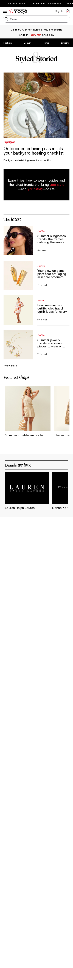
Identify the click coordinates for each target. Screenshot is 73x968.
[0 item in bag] (67, 11)
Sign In (59, 11)
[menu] (5, 11)
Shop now (48, 34)
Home (46, 42)
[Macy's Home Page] (18, 11)
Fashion (8, 42)
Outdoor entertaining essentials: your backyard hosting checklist (34, 150)
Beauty (27, 42)
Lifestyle (65, 42)
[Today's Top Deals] (6, 3)
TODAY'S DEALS (16, 3)
